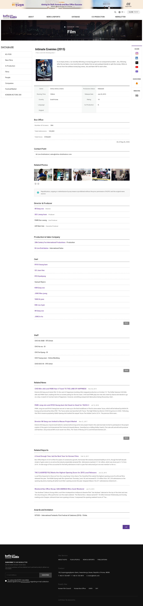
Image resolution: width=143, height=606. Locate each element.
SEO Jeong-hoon (41, 214)
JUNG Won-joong (41, 293)
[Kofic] (6, 17)
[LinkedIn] (137, 58)
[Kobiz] (13, 17)
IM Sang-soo (39, 209)
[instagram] (137, 53)
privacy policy (25, 582)
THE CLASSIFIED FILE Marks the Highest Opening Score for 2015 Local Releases (66, 473)
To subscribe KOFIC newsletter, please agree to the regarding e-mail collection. (28, 581)
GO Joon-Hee (39, 270)
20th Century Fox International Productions (50, 242)
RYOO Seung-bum (41, 264)
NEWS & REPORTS (53, 17)
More (126, 323)
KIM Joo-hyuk (40, 305)
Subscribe (45, 575)
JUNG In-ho (39, 316)
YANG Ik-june (39, 299)
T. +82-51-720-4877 (64, 575)
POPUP (133, 12)
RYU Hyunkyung (40, 276)
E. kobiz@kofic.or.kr (93, 575)
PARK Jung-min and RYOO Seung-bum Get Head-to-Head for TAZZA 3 (62, 405)
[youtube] (137, 67)
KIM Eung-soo (40, 288)
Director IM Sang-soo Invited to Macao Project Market (56, 421)
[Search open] (115, 12)
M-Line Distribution (42, 248)
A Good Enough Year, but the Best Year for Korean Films (57, 456)
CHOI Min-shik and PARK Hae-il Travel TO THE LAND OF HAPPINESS (60, 389)
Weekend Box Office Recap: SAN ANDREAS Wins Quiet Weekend (59, 489)
